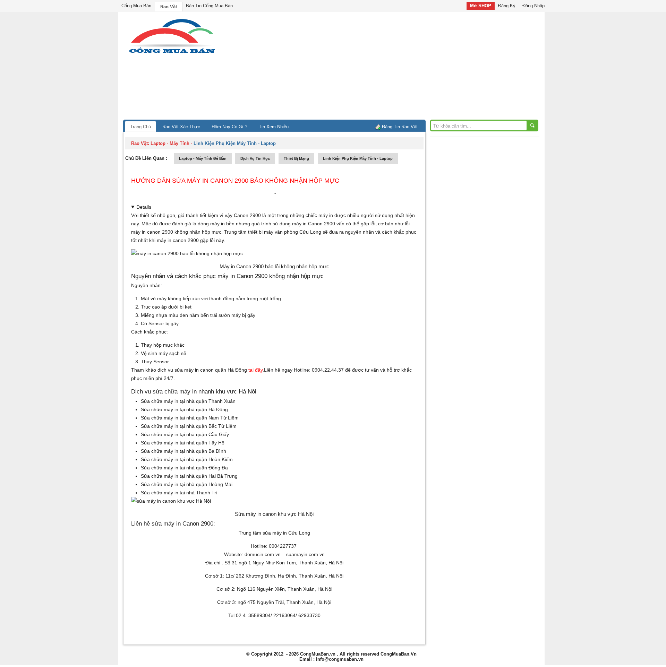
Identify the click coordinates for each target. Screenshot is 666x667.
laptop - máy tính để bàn (203, 158)
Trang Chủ (140, 126)
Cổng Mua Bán (136, 5)
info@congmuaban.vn (340, 659)
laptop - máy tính (170, 143)
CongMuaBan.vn (317, 654)
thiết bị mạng (296, 158)
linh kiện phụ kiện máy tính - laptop (358, 158)
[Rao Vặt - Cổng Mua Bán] (172, 52)
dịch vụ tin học (255, 158)
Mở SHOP (480, 5)
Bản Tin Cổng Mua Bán (209, 5)
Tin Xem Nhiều (274, 126)
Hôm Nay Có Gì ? (229, 126)
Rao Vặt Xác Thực (181, 126)
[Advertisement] (392, 67)
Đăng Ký (506, 5)
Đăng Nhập (533, 5)
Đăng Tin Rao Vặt (400, 126)
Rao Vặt (168, 6)
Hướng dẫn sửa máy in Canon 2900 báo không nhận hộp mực (235, 180)
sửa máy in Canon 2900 (182, 523)
